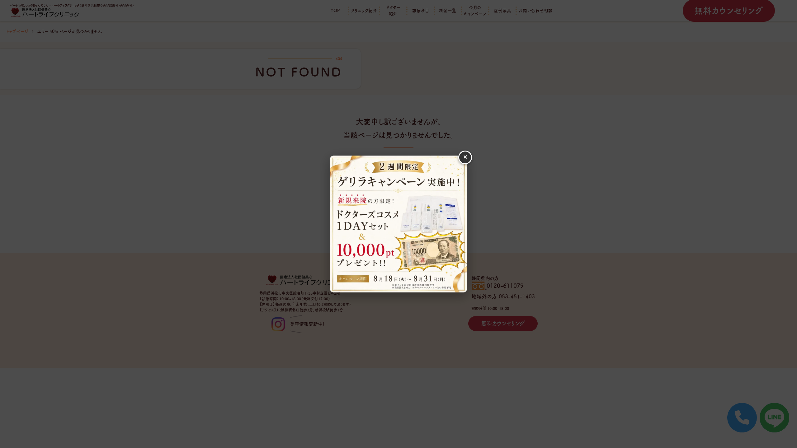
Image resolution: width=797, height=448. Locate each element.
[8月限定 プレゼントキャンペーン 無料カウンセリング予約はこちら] (398, 224)
